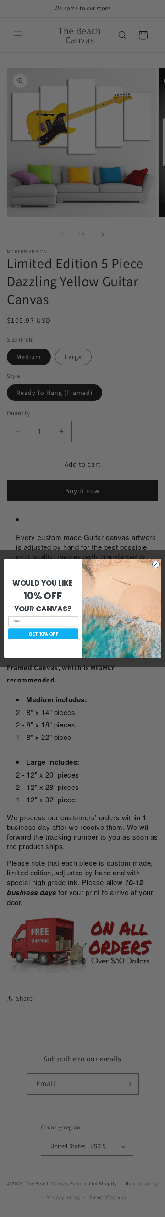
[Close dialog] (155, 564)
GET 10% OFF (43, 634)
